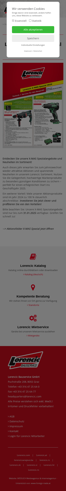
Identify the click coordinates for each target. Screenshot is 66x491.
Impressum (28, 51)
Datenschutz (37, 51)
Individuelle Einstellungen (33, 45)
